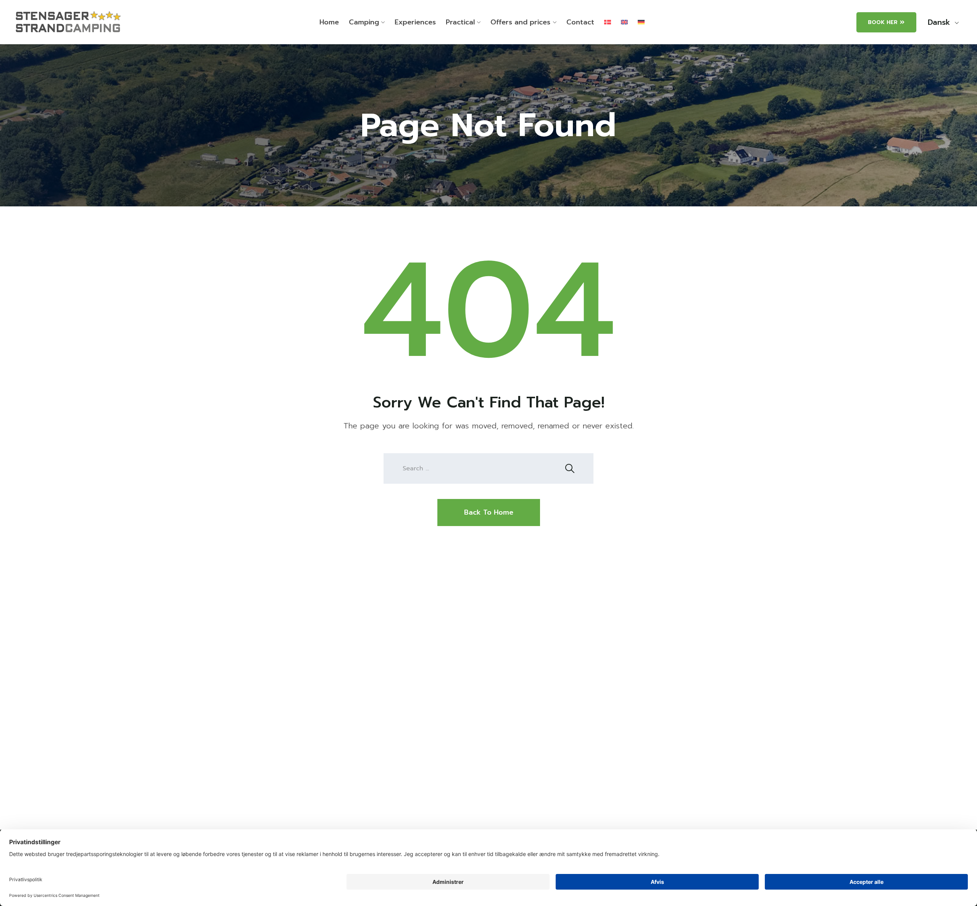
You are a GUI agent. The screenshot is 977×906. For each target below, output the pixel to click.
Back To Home (488, 512)
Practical (460, 22)
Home (329, 22)
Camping (364, 22)
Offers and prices (520, 22)
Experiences (415, 22)
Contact (580, 22)
